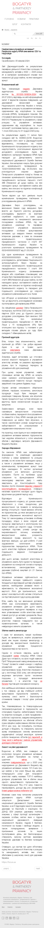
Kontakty (18, 907)
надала (26, 89)
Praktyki (10, 907)
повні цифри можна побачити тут (17, 791)
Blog (3, 907)
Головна (9, 19)
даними (19, 308)
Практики (34, 19)
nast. (38, 869)
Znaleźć (39, 33)
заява (16, 656)
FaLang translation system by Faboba (8, 875)
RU (32, 38)
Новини (21, 19)
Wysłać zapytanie (11, 29)
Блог (14, 24)
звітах (24, 760)
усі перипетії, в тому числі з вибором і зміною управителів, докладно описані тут (22, 740)
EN (36, 38)
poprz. (6, 869)
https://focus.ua (9, 862)
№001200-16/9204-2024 (24, 94)
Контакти (26, 24)
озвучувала (15, 350)
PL (40, 38)
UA (28, 38)
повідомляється (18, 763)
